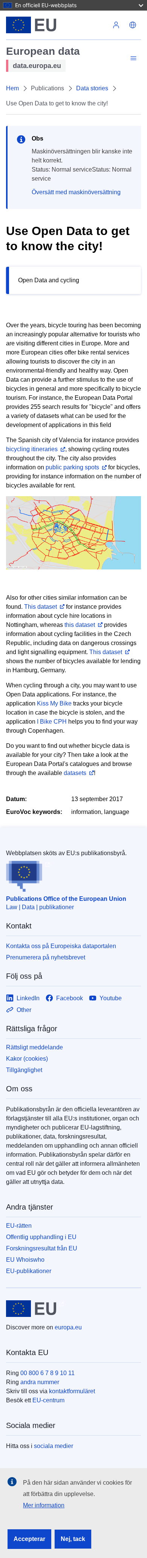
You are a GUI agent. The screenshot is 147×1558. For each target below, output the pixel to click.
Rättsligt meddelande (34, 1047)
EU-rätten (19, 1225)
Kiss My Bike (54, 703)
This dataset (40, 606)
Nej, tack (73, 1539)
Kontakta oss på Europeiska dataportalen (61, 946)
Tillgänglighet (24, 1070)
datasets (75, 773)
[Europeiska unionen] (57, 25)
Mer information (43, 1505)
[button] (132, 25)
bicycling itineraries (32, 449)
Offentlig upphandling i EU (41, 1237)
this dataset (79, 625)
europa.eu (68, 1327)
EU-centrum (48, 1400)
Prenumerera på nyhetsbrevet (45, 957)
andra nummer (39, 1382)
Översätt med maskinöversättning (76, 192)
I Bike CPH (52, 721)
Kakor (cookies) (27, 1058)
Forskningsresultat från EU (41, 1248)
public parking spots (72, 467)
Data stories (92, 88)
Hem (12, 88)
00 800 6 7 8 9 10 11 (47, 1373)
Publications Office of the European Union (66, 899)
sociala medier (53, 1446)
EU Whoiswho (25, 1259)
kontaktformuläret (72, 1391)
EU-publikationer (28, 1271)
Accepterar (29, 1539)
